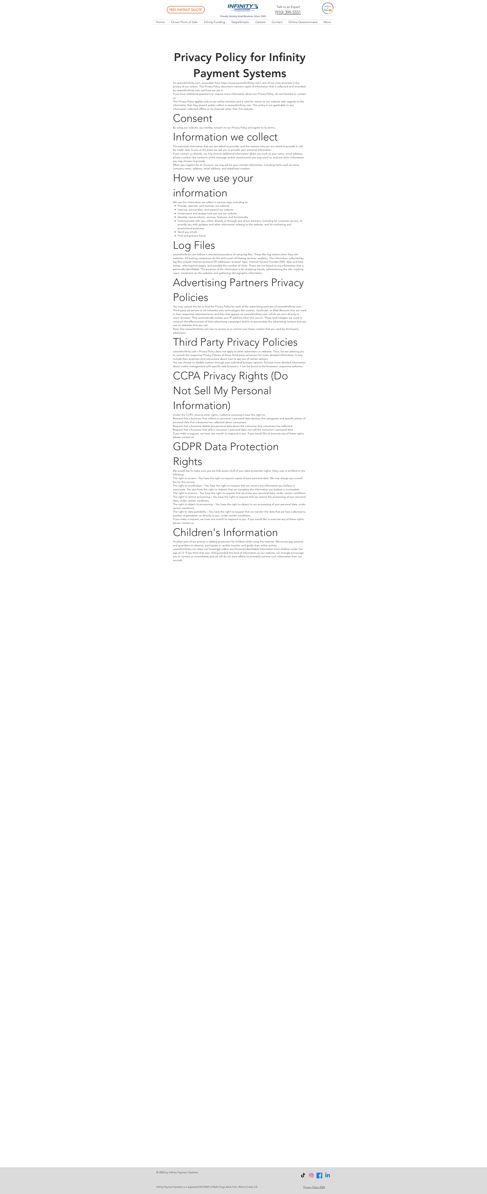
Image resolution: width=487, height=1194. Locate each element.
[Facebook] (319, 1175)
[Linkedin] (327, 1175)
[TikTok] (303, 1175)
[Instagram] (311, 1175)
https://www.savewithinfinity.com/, (241, 83)
